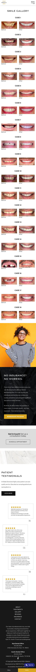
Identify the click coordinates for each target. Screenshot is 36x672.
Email (27, 670)
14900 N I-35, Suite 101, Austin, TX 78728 (18, 656)
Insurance (18, 616)
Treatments (18, 609)
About (18, 607)
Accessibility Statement (15, 667)
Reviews (18, 614)
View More (8, 493)
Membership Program (15, 416)
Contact (18, 619)
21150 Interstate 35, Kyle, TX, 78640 (18, 648)
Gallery (18, 612)
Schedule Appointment (18, 442)
